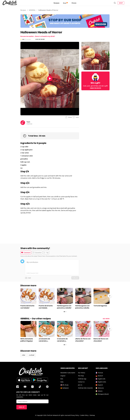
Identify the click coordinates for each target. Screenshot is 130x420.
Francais (100, 373)
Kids (61, 379)
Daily (61, 382)
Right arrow (109, 296)
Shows (74, 3)
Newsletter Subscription (67, 373)
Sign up (21, 407)
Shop (121, 3)
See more (106, 319)
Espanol (100, 385)
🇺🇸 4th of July (64, 385)
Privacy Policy (75, 415)
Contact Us (81, 382)
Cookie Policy (84, 415)
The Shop (81, 376)
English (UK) (101, 379)
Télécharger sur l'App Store (24, 380)
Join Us (80, 385)
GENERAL (32, 10)
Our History (81, 373)
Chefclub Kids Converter (85, 388)
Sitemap (92, 415)
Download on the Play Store (40, 380)
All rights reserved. (64, 415)
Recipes (56, 3)
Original (62, 376)
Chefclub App (82, 379)
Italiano (100, 391)
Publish (75, 278)
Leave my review (40, 39)
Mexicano (101, 388)
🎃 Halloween (64, 388)
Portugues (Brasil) (103, 394)
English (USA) (102, 382)
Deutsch (100, 376)
